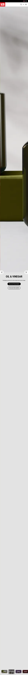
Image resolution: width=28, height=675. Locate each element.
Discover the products (14, 284)
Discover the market (14, 288)
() (25, 1)
